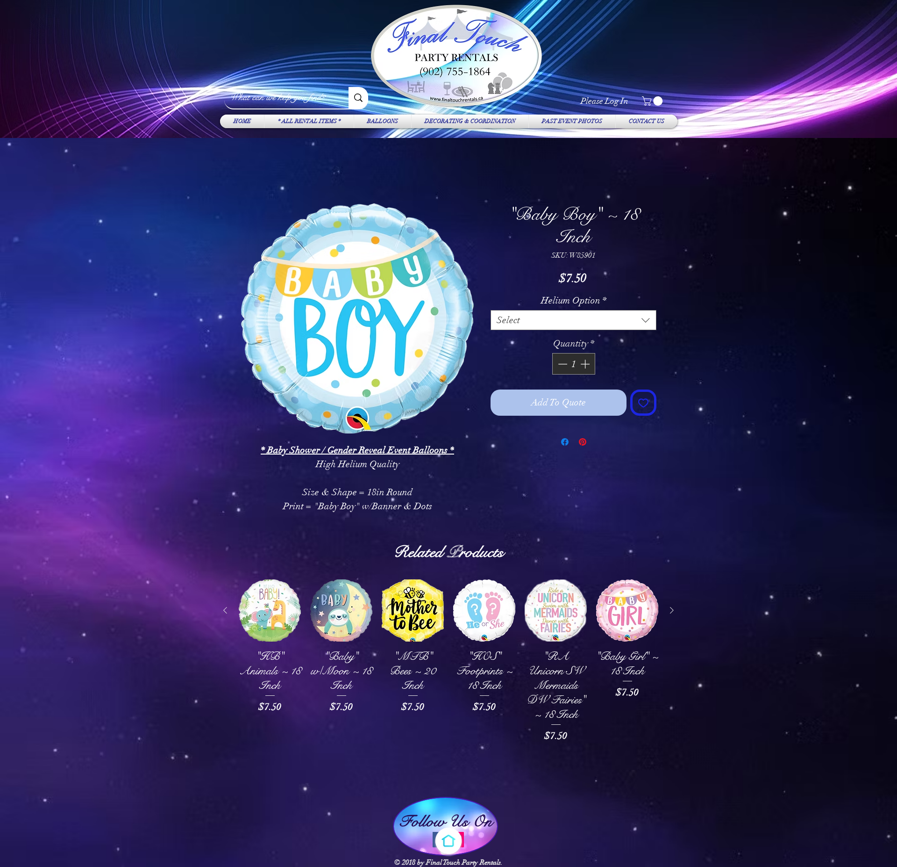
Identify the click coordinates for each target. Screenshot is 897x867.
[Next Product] (671, 610)
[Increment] (586, 364)
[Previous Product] (225, 610)
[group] (448, 683)
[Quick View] (270, 611)
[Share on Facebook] (564, 442)
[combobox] (573, 321)
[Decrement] (562, 364)
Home (250, 169)
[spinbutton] (574, 364)
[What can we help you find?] (358, 97)
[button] (653, 101)
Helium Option (573, 301)
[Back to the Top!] (448, 841)
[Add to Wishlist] (643, 403)
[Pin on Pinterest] (582, 442)
